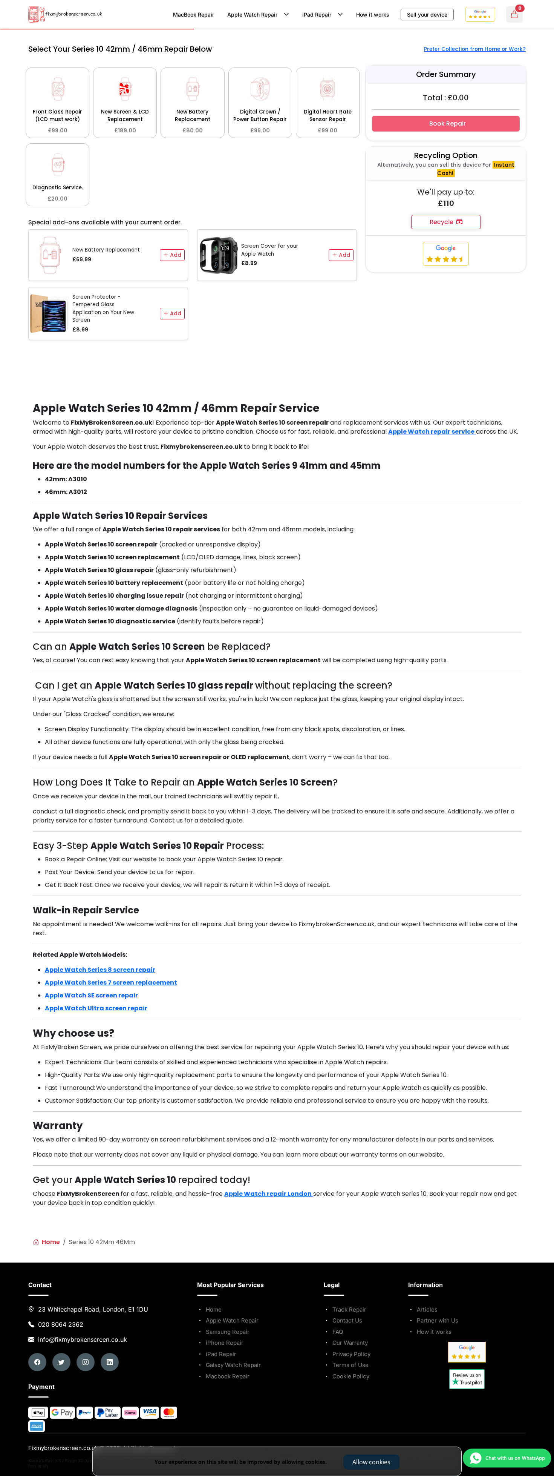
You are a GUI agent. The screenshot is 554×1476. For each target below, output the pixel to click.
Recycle (443, 222)
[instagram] (86, 1362)
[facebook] (37, 1362)
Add (174, 255)
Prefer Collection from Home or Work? (475, 49)
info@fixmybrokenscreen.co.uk (81, 1339)
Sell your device (427, 14)
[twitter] (61, 1362)
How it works (372, 14)
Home (50, 1242)
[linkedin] (110, 1362)
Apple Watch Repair (253, 14)
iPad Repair (318, 14)
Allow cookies (371, 1462)
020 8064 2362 (60, 1324)
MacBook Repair (193, 14)
